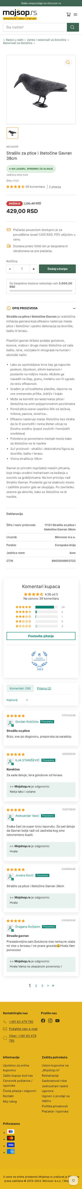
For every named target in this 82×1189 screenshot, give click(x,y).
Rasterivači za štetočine (17, 43)
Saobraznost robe (54, 1081)
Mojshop (12, 146)
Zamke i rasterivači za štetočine (46, 39)
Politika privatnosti (55, 1106)
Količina (11, 261)
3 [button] (42, 986)
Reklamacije (50, 1075)
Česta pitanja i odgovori (19, 1091)
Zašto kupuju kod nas (18, 1075)
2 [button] (36, 986)
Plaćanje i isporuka (55, 1111)
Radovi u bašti (14, 39)
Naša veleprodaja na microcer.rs (41, 3)
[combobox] (41, 27)
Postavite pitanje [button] (41, 636)
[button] (15, 187)
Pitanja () (44, 688)
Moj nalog (10, 1101)
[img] (16, 716)
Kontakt (8, 1096)
